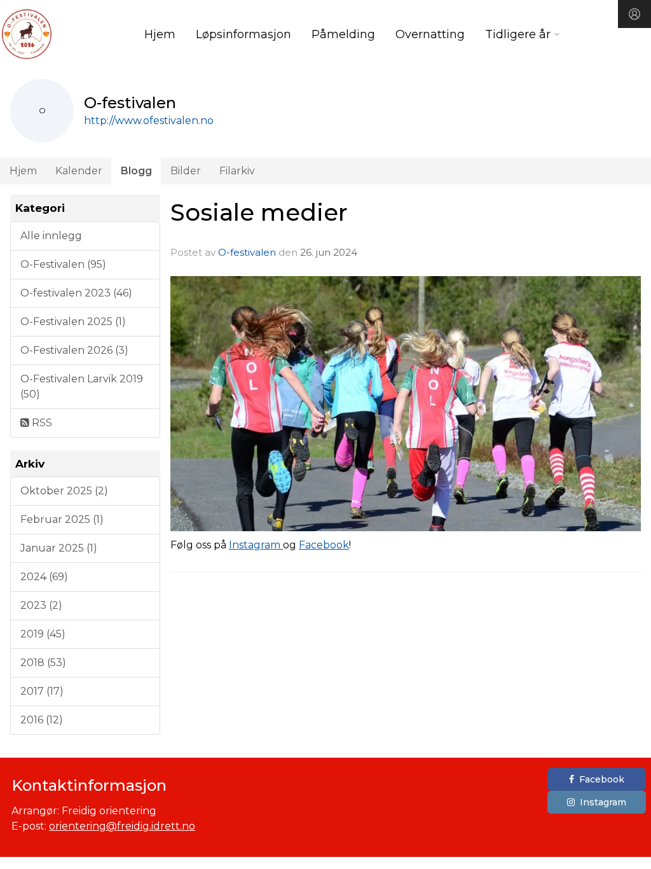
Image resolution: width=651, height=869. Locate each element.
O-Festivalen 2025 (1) (73, 322)
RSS (40, 423)
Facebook (324, 545)
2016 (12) (41, 720)
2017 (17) (42, 691)
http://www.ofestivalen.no (149, 121)
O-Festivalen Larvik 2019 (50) (81, 386)
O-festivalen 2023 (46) (76, 293)
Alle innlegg (51, 236)
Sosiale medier (259, 212)
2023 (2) (41, 605)
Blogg (136, 171)
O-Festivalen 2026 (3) (74, 350)
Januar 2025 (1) (58, 548)
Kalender (78, 171)
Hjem (159, 34)
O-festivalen (247, 252)
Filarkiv (237, 171)
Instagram (254, 545)
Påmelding (343, 34)
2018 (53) (43, 663)
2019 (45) (42, 634)
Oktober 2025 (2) (64, 491)
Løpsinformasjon (243, 34)
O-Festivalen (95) (63, 264)
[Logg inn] (634, 14)
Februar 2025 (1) (62, 519)
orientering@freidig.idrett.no (122, 826)
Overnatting (430, 34)
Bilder (185, 171)
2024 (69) (44, 577)
